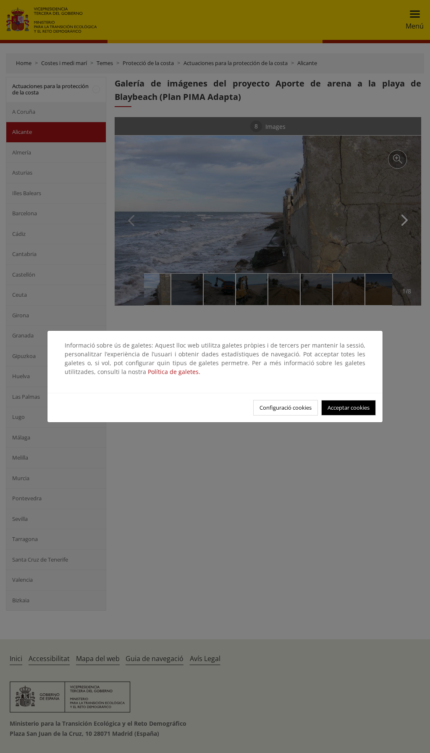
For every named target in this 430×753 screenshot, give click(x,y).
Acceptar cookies (349, 407)
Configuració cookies (286, 407)
